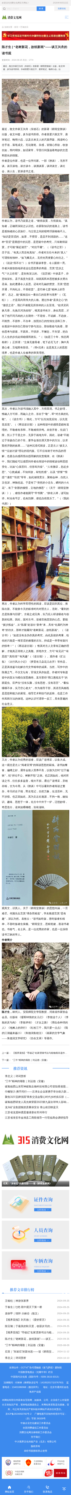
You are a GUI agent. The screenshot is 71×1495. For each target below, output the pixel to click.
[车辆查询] (35, 1265)
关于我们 (35, 1437)
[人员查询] (35, 1234)
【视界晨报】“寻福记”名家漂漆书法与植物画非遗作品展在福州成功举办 (40, 1053)
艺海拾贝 (24, 27)
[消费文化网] (12, 17)
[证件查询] (35, 1204)
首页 (16, 27)
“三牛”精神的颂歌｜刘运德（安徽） (30, 1060)
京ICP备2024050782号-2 (18, 1414)
